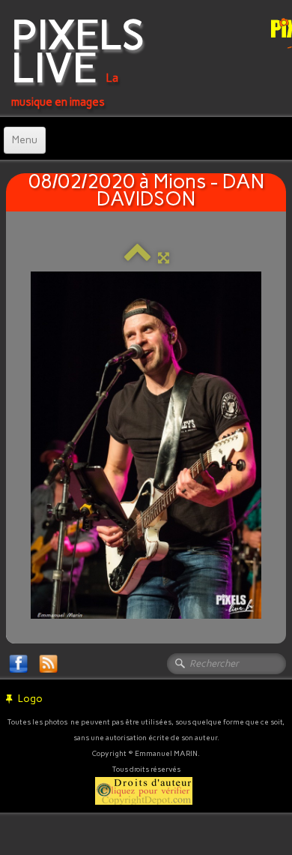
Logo (30, 698)
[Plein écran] (163, 257)
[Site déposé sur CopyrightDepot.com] (143, 789)
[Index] (137, 257)
